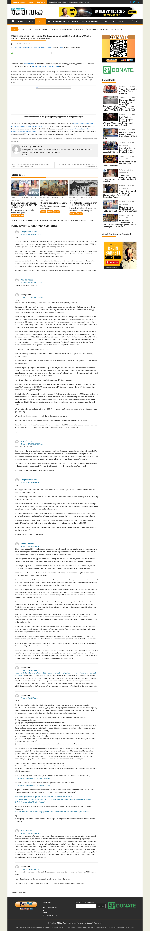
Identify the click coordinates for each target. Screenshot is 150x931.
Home (20, 21)
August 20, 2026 (126, 142)
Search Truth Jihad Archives (85, 902)
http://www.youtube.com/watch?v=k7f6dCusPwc (32, 778)
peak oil (79, 138)
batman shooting (26, 138)
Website (25, 155)
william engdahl (15, 141)
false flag (39, 138)
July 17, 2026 (75, 197)
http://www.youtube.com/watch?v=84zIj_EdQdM (32, 785)
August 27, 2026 (126, 97)
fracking (45, 138)
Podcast (40, 21)
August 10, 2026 (18, 197)
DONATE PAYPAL (117, 21)
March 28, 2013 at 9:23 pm (32, 869)
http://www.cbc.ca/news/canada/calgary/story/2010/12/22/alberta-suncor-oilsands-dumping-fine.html (52, 812)
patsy (74, 138)
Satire (104, 21)
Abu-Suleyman (27, 280)
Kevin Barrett (30, 44)
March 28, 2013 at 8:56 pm (32, 833)
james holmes (57, 138)
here (61, 48)
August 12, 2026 (126, 186)
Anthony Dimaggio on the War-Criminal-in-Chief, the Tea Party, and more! (78, 165)
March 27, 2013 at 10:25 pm (33, 297)
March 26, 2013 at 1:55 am (32, 234)
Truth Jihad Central (50, 915)
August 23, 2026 (126, 129)
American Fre (38, 48)
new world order (67, 138)
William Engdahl (29, 64)
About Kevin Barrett (50, 907)
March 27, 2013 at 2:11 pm (32, 283)
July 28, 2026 (46, 197)
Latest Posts (108, 80)
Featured (14, 215)
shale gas (86, 138)
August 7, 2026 (126, 215)
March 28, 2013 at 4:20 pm (32, 483)
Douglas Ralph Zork (29, 232)
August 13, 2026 (126, 156)
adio (50, 48)
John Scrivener (27, 544)
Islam (50, 138)
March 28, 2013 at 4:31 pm (32, 698)
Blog (44, 910)
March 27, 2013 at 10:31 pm (33, 444)
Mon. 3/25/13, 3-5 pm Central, (22, 48)
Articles (29, 21)
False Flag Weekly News (58, 21)
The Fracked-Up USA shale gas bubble (45, 66)
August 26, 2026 (126, 114)
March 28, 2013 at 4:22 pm (32, 670)
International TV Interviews (85, 21)
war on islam (93, 138)
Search (101, 906)
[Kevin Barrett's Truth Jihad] (13, 21)
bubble (34, 138)
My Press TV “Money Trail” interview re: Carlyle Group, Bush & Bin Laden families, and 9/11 (31, 165)
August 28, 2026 (126, 86)
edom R (46, 48)
